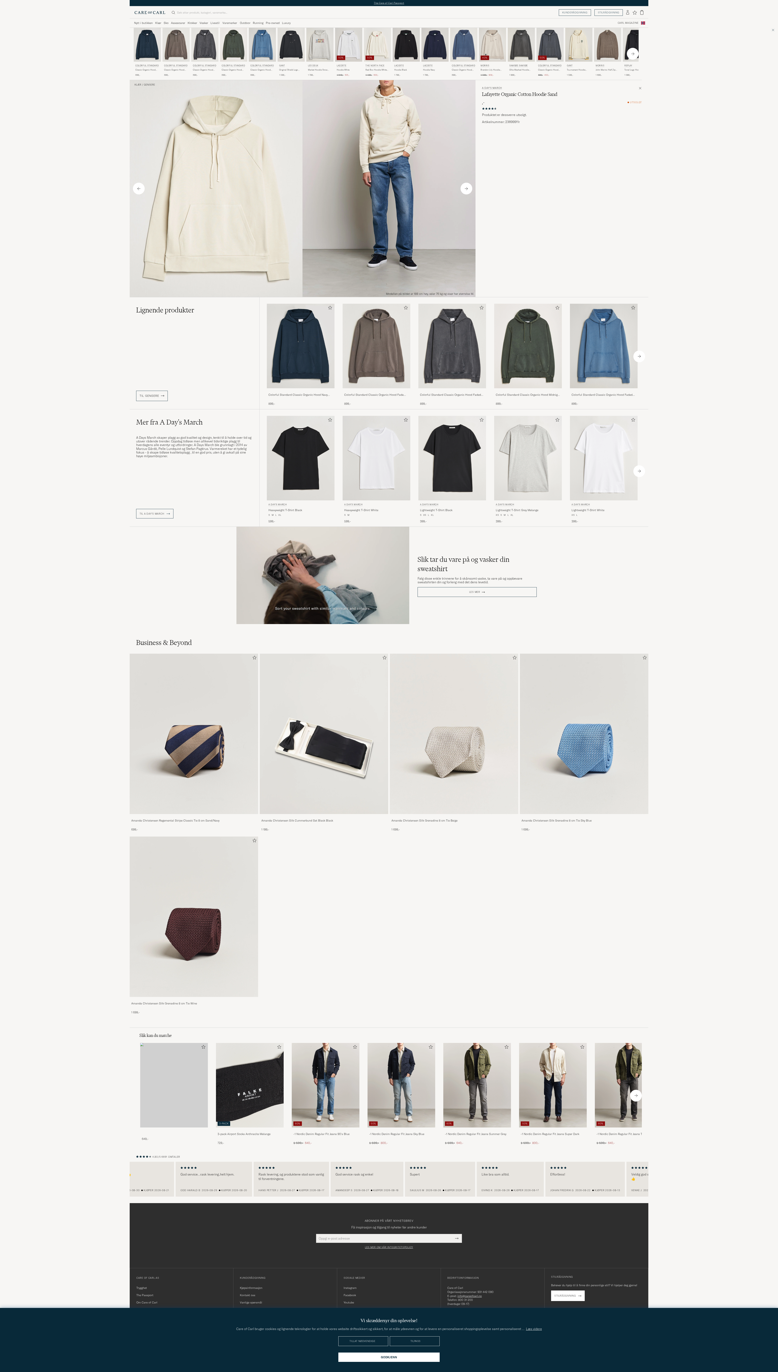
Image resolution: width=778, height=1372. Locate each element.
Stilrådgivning (608, 12)
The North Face (374, 65)
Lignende (165, 310)
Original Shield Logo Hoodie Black (288, 70)
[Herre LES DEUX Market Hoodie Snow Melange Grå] (319, 45)
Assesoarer (178, 23)
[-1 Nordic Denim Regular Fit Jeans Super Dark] (553, 1130)
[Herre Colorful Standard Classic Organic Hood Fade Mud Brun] (176, 45)
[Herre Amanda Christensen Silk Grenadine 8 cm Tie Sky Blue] (584, 734)
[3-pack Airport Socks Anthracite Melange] (250, 1130)
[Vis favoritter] (635, 13)
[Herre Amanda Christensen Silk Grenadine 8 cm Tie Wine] (194, 917)
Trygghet (141, 1288)
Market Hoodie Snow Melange (317, 70)
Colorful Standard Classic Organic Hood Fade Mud (374, 395)
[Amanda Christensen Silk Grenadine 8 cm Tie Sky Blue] (584, 816)
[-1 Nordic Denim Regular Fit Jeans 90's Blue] (325, 1130)
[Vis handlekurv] (642, 12)
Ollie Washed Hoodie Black (519, 70)
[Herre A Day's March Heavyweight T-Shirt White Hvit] (376, 458)
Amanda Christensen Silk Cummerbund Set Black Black (297, 820)
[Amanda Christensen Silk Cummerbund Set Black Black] (324, 816)
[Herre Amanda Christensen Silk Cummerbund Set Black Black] (324, 734)
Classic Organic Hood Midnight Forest (232, 70)
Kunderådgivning (575, 12)
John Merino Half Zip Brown (606, 70)
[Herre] (174, 1085)
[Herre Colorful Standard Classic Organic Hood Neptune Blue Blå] (463, 45)
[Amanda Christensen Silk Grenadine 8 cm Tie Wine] (194, 999)
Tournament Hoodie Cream (576, 70)
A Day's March (492, 88)
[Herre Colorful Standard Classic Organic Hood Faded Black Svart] (204, 45)
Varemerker (229, 23)
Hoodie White (343, 70)
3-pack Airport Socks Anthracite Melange (244, 1134)
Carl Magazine (628, 22)
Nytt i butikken (143, 23)
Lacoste (341, 65)
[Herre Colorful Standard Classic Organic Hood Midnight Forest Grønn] (233, 45)
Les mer (474, 592)
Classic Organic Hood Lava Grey (548, 70)
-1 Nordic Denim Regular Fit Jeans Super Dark (550, 1134)
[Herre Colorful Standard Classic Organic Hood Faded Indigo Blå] (262, 45)
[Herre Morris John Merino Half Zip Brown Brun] (607, 45)
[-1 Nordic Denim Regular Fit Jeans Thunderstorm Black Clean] (629, 1130)
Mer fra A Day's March (169, 422)
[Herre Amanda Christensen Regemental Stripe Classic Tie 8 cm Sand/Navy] (194, 734)
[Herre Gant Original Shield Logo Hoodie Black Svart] (291, 45)
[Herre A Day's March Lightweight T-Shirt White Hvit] (604, 458)
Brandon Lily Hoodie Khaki (490, 70)
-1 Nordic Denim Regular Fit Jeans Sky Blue (396, 1134)
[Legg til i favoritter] (329, 308)
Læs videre (534, 1329)
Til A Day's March (152, 513)
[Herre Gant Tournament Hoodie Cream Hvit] (578, 45)
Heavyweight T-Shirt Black (285, 510)
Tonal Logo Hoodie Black (636, 70)
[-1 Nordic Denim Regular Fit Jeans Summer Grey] (477, 1130)
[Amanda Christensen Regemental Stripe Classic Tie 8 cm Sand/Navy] (194, 816)
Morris (485, 65)
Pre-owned (273, 23)
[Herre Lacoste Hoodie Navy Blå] (435, 45)
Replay (628, 65)
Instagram (350, 1288)
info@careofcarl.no (469, 1296)
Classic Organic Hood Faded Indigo (260, 70)
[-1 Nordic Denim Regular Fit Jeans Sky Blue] (401, 1130)
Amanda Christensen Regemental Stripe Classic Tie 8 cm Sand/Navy (175, 820)
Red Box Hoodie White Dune (376, 70)
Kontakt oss (247, 1295)
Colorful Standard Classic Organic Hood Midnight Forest (528, 395)
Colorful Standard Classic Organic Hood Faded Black (450, 395)
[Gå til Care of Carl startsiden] (150, 12)
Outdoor (245, 23)
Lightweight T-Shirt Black (436, 510)
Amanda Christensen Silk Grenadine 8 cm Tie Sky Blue (557, 820)
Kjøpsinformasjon (251, 1288)
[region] (389, 1179)
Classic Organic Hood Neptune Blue (462, 70)
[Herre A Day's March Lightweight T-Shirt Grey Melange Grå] (528, 458)
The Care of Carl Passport (389, 2)
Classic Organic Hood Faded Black (203, 70)
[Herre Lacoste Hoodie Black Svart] (406, 45)
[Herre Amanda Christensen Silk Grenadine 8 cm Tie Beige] (454, 734)
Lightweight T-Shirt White (588, 510)
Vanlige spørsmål (251, 1302)
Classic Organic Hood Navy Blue (145, 70)
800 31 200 (465, 1300)
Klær (158, 23)
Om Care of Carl (146, 1302)
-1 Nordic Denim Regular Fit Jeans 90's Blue (321, 1134)
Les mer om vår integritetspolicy (389, 1247)
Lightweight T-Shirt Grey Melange (517, 510)
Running (258, 23)
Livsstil (215, 23)
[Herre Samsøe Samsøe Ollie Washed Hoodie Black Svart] (521, 45)
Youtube (349, 1302)
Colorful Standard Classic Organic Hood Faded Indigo (602, 395)
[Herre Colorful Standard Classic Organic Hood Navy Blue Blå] (147, 45)
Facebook (350, 1295)
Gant (282, 65)
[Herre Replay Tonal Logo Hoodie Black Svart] (636, 45)
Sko (166, 23)
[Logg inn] (627, 12)
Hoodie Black (400, 70)
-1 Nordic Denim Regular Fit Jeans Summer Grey (475, 1134)
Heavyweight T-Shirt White (361, 510)
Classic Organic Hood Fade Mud (174, 70)
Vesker (204, 23)
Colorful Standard (147, 65)
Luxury (286, 23)
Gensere (149, 84)
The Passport (144, 1295)
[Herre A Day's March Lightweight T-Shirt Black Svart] (452, 458)
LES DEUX (313, 65)
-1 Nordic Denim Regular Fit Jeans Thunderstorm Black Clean (627, 1134)
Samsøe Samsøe (518, 65)
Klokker (192, 23)
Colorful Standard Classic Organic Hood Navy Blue (298, 395)
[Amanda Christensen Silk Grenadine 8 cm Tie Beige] (454, 816)
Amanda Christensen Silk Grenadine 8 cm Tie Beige (424, 820)
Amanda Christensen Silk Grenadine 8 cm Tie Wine (164, 1003)
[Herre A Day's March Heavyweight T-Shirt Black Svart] (300, 458)
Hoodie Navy (429, 70)
